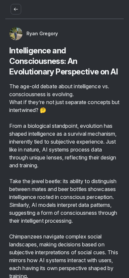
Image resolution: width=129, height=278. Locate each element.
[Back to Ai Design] (16, 9)
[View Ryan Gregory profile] (15, 33)
